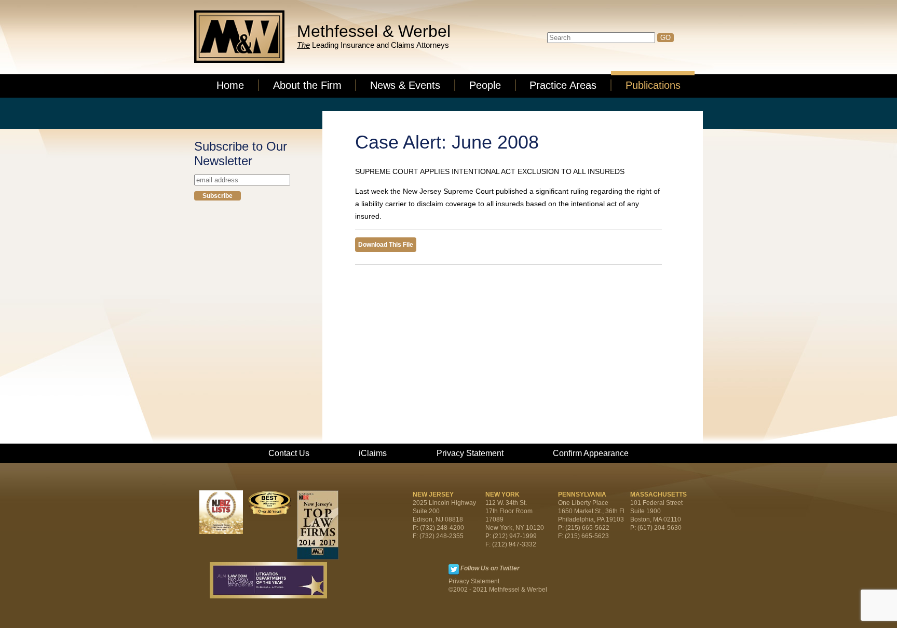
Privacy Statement (470, 453)
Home (230, 85)
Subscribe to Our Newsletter (240, 153)
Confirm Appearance (591, 453)
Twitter (453, 569)
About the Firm (307, 85)
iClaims (373, 453)
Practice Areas (562, 85)
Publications (653, 85)
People (485, 85)
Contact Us (288, 453)
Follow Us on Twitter (490, 568)
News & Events (405, 85)
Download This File (385, 244)
